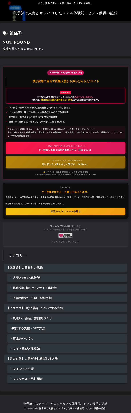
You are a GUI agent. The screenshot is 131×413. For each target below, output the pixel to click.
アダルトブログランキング (65, 242)
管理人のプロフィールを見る (65, 211)
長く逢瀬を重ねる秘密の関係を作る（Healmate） (65, 148)
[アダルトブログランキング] (65, 235)
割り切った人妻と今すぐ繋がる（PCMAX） (65, 162)
